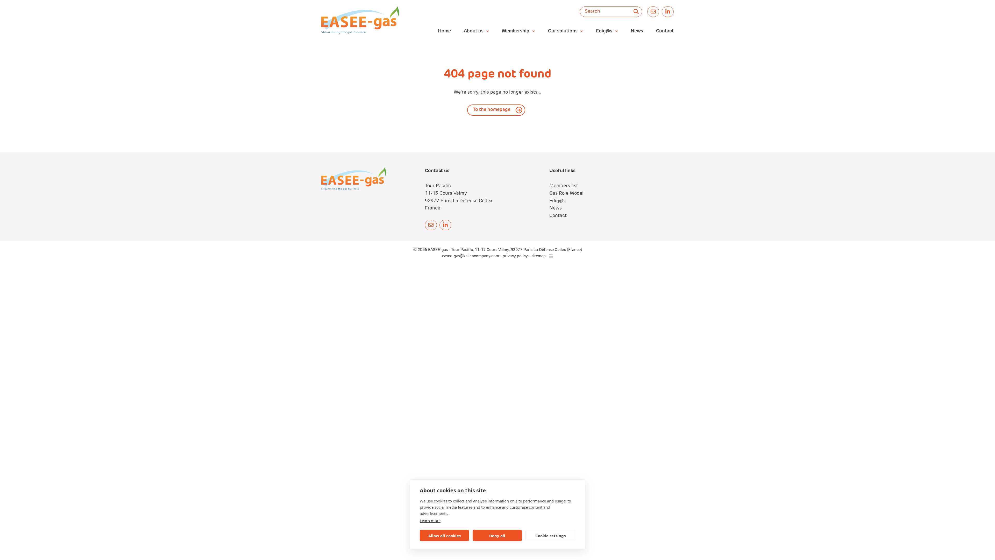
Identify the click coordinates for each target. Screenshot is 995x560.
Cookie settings (550, 535)
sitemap (538, 256)
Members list (563, 186)
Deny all (497, 535)
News (555, 208)
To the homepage (491, 110)
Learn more (430, 520)
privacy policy (515, 256)
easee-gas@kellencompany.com (471, 256)
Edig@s (557, 201)
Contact (558, 216)
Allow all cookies (444, 535)
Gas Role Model (566, 193)
